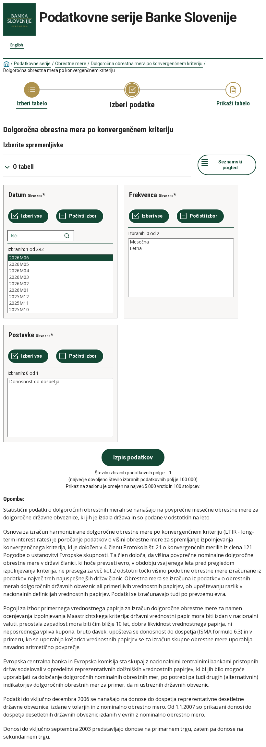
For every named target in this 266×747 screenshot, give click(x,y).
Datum (17, 195)
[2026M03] (60, 277)
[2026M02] (60, 283)
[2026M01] (60, 290)
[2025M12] (60, 296)
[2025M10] (60, 309)
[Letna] (181, 248)
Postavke (21, 335)
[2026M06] (60, 258)
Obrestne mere (70, 63)
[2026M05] (60, 264)
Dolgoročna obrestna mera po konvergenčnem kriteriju (146, 63)
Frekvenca (143, 195)
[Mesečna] (181, 242)
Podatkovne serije (32, 63)
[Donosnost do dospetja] (60, 381)
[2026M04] (60, 270)
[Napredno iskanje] (67, 235)
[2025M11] (60, 303)
